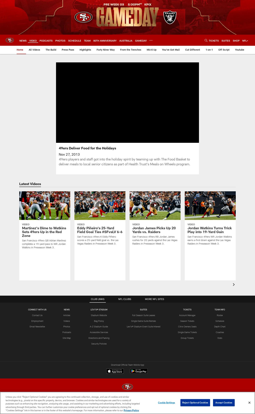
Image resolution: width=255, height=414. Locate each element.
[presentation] (234, 285)
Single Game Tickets (187, 332)
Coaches (220, 332)
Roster (220, 315)
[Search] (206, 40)
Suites (143, 309)
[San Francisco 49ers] (127, 387)
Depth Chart (220, 326)
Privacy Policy (131, 410)
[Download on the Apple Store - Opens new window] (115, 371)
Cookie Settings (166, 402)
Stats (219, 338)
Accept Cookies (223, 402)
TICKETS (187, 309)
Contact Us (37, 315)
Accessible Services (99, 332)
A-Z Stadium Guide (99, 326)
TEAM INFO (220, 309)
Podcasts (66, 332)
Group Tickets (187, 338)
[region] (127, 403)
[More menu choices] (151, 40)
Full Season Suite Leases (143, 315)
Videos (66, 321)
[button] (127, 102)
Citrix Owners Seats (187, 326)
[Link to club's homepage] (10, 40)
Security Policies (99, 343)
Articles (66, 315)
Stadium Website (99, 315)
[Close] (249, 403)
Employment (37, 321)
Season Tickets (187, 321)
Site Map (67, 338)
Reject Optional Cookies (195, 402)
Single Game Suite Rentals (143, 321)
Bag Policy (99, 321)
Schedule (219, 321)
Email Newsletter (37, 326)
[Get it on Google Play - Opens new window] (138, 373)
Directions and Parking (98, 338)
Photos (66, 326)
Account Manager (187, 315)
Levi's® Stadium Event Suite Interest (143, 326)
